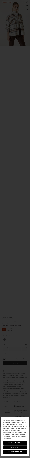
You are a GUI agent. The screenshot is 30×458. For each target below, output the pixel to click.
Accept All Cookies (15, 442)
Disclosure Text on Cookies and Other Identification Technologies (15, 436)
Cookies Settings (15, 452)
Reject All (15, 447)
